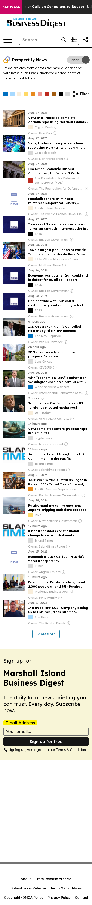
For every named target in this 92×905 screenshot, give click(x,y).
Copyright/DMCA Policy (23, 897)
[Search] (63, 40)
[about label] (30, 127)
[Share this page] (86, 39)
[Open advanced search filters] (74, 40)
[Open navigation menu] (7, 39)
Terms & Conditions (71, 750)
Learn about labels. (19, 78)
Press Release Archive (53, 879)
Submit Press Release (28, 888)
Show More (46, 634)
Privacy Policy (59, 897)
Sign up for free (46, 741)
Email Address (20, 722)
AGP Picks (11, 7)
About (26, 879)
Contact (81, 897)
